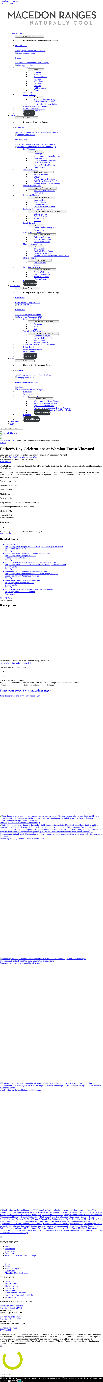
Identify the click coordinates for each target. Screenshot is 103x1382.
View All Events (6, 598)
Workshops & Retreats (32, 267)
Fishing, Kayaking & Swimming (47, 183)
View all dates (5, 462)
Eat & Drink (15, 286)
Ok (19, 1381)
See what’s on (5, 663)
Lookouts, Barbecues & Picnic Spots (37, 209)
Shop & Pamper (29, 258)
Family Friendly (29, 223)
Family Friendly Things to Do (46, 228)
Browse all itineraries (42, 412)
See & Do (14, 115)
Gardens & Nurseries (31, 195)
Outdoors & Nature (30, 169)
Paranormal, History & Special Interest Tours (51, 256)
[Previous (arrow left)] (1, 1376)
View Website (5, 534)
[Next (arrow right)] (4, 1376)
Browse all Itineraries (31, 419)
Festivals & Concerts (42, 242)
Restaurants (38, 324)
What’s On (14, 421)
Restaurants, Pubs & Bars (33, 319)
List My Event (10, 1284)
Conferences (10, 1253)
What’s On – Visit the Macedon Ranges (20, 1255)
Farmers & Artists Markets (44, 191)
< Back (3, 443)
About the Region (17, 34)
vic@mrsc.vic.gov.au (10, 1)
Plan (12, 358)
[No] (22, 1381)
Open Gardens (39, 167)
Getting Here (10, 1271)
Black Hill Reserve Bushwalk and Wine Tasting (53, 410)
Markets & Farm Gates (32, 186)
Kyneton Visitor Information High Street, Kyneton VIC (11, 1318)
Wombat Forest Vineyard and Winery (24, 457)
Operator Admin (11, 1288)
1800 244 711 (7, 3)
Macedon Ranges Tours (32, 244)
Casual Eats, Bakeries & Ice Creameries (39, 345)
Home (2, 440)
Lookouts (37, 221)
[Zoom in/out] (9, 1374)
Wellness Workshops (42, 279)
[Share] (4, 1374)
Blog (12, 424)
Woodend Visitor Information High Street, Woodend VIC (11, 1307)
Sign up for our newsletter (22, 663)
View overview (29, 113)
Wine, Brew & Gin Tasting (33, 331)
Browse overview (30, 283)
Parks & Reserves (41, 174)
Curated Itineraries (30, 396)
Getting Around (29, 95)
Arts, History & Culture (32, 232)
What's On (10, 440)
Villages (26, 67)
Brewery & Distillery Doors (45, 338)
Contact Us (9, 1281)
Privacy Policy (11, 1290)
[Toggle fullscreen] (6, 1374)
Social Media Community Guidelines (19, 1295)
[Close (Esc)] (1, 1374)
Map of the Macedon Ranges (16, 1273)
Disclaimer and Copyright (15, 1293)
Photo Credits (10, 1297)
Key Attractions (29, 149)
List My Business (12, 1286)
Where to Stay (10, 1251)
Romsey (37, 90)
